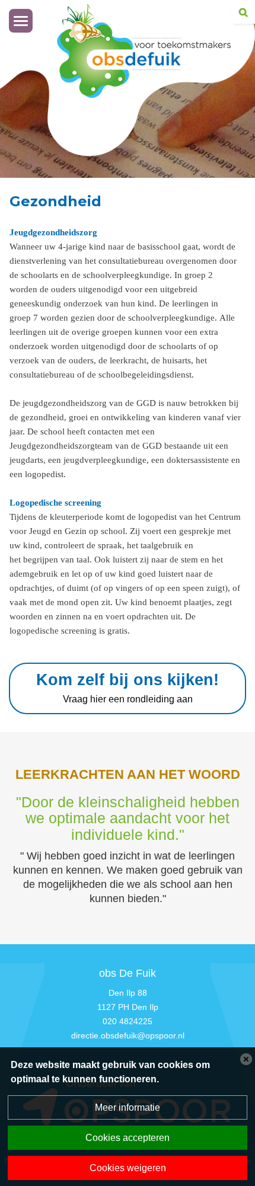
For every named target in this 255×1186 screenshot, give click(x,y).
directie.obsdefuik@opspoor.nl (127, 1035)
